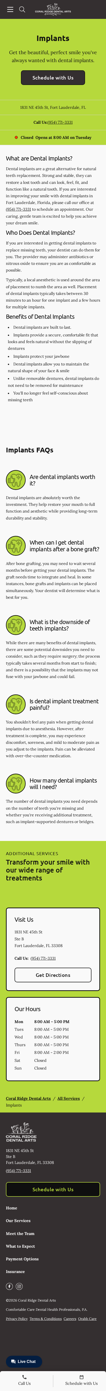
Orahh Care (87, 1318)
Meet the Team (20, 1233)
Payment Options (22, 1258)
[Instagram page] (19, 1286)
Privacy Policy (17, 1318)
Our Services (18, 1220)
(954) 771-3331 (60, 122)
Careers (70, 1318)
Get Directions (53, 975)
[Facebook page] (9, 1286)
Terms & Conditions (46, 1318)
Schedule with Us (53, 77)
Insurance (15, 1271)
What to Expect (20, 1246)
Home (11, 1207)
